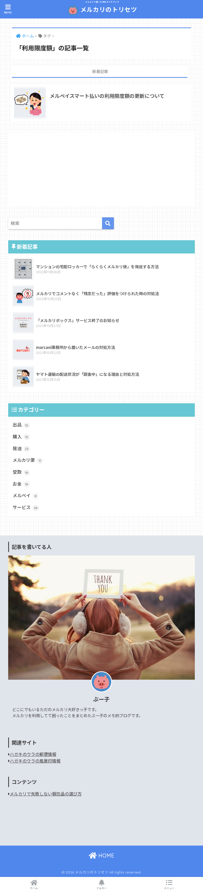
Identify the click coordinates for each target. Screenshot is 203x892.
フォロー (101, 888)
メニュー (169, 888)
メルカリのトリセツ (108, 7)
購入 (20, 436)
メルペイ (25, 495)
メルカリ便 (27, 460)
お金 (20, 484)
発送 (21, 448)
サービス (25, 507)
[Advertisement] (101, 169)
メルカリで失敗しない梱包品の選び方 (46, 794)
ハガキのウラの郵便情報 (33, 754)
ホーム (34, 888)
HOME (105, 855)
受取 (20, 472)
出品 (20, 424)
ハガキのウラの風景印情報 (35, 761)
